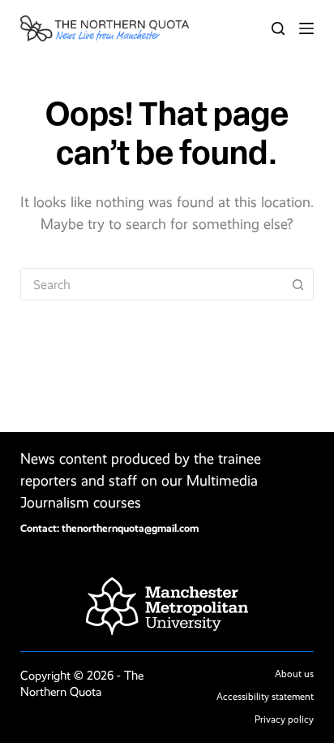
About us (294, 674)
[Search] (278, 28)
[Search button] (297, 284)
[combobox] (152, 284)
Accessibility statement (265, 696)
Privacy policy (284, 719)
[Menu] (306, 28)
